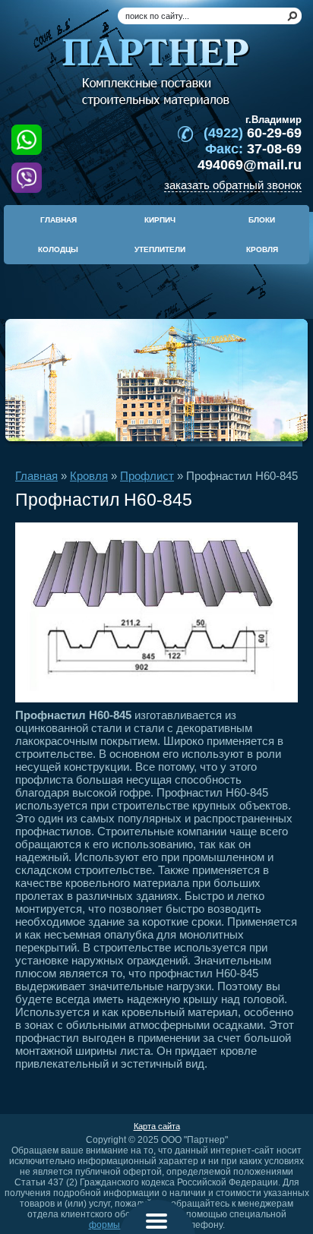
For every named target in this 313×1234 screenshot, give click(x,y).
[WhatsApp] (26, 144)
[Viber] (26, 178)
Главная (36, 475)
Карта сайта (157, 1126)
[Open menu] (156, 1221)
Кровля (89, 475)
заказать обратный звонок (233, 184)
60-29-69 (253, 132)
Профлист (147, 475)
